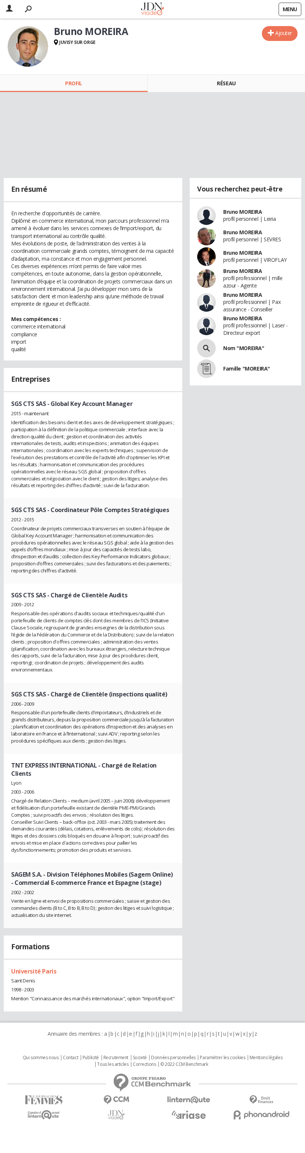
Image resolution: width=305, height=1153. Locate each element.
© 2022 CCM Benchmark (184, 1064)
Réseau (226, 83)
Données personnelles (173, 1057)
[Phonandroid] (261, 1114)
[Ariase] (188, 1115)
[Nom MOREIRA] (206, 348)
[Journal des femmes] (43, 1100)
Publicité (91, 1057)
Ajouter (283, 32)
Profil (73, 83)
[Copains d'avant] (43, 1114)
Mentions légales (266, 1057)
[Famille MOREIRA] (206, 368)
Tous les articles (112, 1064)
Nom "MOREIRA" (243, 348)
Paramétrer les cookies (222, 1057)
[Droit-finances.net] (261, 1100)
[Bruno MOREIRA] (27, 46)
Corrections (144, 1064)
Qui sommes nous (41, 1057)
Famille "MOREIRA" (246, 368)
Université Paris (33, 971)
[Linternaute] (188, 1099)
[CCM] (116, 1100)
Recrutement (115, 1057)
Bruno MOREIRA (242, 211)
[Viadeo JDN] (116, 1114)
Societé (140, 1057)
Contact (70, 1057)
